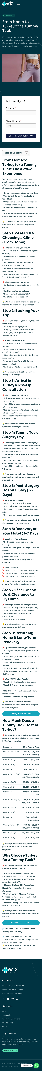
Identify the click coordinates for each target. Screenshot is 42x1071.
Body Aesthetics (8, 15)
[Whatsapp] (36, 1065)
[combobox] (8, 126)
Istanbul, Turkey (16, 993)
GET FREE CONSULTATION (21, 923)
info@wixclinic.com (15, 990)
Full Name (11, 108)
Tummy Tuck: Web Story (21, 714)
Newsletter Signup (10, 1050)
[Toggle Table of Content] (25, 153)
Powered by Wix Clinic (10, 1067)
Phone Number (13, 121)
